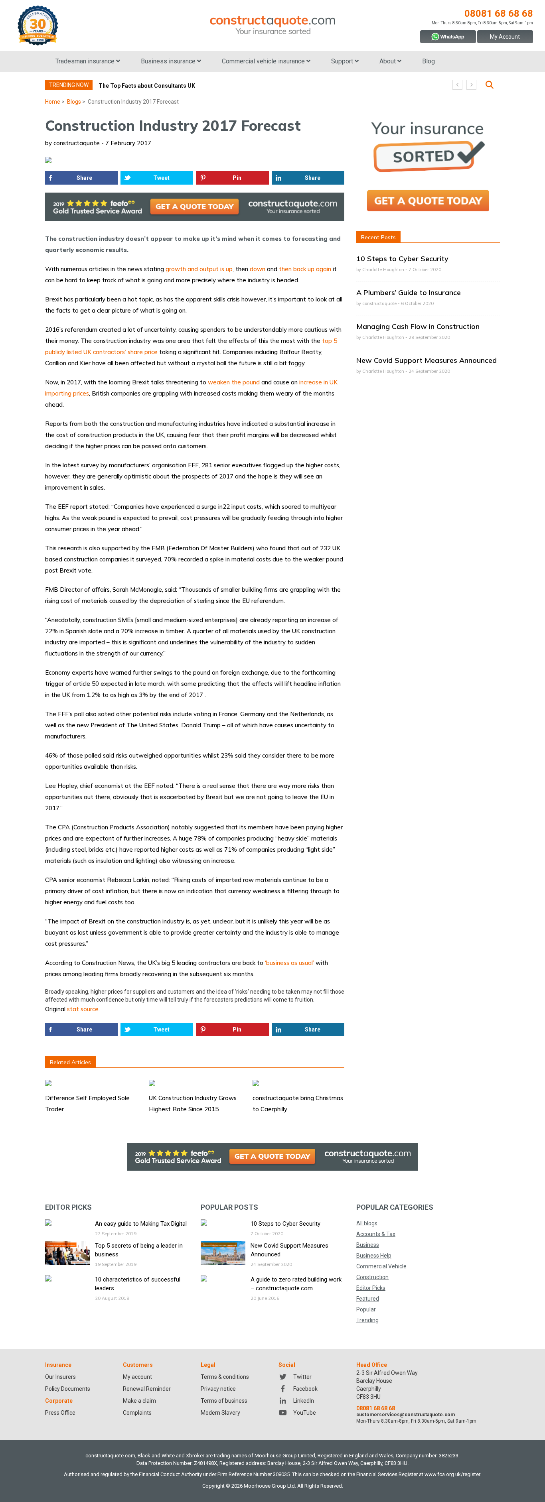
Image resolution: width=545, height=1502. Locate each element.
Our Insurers (60, 1377)
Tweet (161, 178)
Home (52, 101)
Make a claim (139, 1401)
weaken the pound (234, 382)
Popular (366, 1309)
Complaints (137, 1412)
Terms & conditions (225, 1377)
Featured (367, 1298)
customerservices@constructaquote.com (405, 1414)
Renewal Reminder (147, 1389)
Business (367, 1245)
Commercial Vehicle (381, 1266)
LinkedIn (303, 1401)
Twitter (302, 1377)
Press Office (60, 1412)
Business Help (373, 1255)
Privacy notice (218, 1389)
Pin (237, 178)
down (257, 269)
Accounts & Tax (375, 1234)
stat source (83, 1009)
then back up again (305, 269)
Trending (367, 1320)
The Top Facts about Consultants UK (147, 86)
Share (84, 178)
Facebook (305, 1389)
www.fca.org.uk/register (452, 1474)
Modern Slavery (220, 1412)
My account (137, 1377)
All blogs (366, 1223)
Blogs (74, 101)
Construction (372, 1277)
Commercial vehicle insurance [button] (264, 61)
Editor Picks (370, 1288)
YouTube (304, 1412)
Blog (428, 61)
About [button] (388, 61)
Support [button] (343, 61)
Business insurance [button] (169, 61)
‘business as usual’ (289, 963)
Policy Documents (67, 1389)
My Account (505, 36)
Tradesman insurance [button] (85, 61)
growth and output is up (199, 269)
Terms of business (224, 1401)
